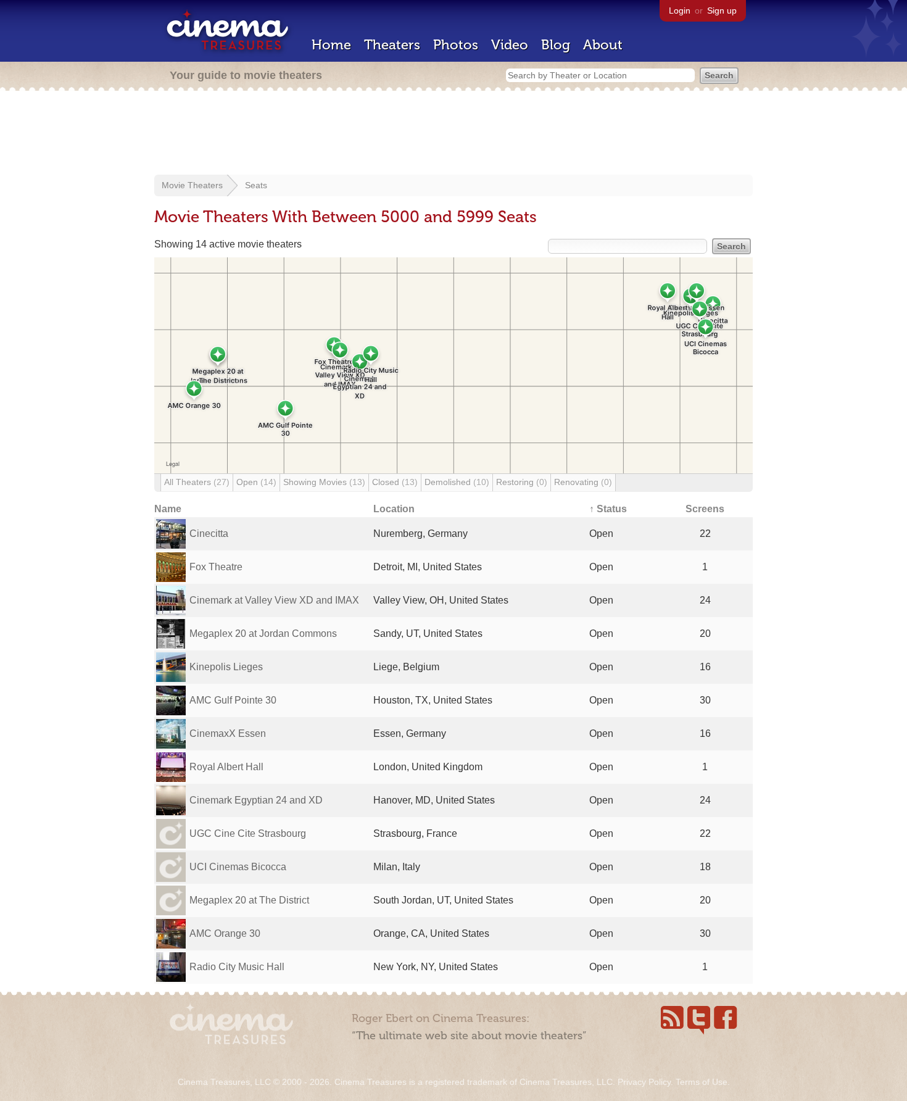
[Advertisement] (453, 134)
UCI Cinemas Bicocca (237, 867)
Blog (555, 44)
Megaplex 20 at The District (249, 900)
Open (256, 482)
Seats (256, 185)
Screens (704, 509)
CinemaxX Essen (227, 733)
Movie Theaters (192, 185)
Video (509, 44)
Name (167, 509)
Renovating (583, 482)
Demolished (457, 482)
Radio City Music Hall (236, 967)
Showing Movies (324, 482)
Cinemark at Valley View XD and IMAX (274, 600)
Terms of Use (701, 1082)
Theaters (392, 44)
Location (394, 509)
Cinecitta (208, 533)
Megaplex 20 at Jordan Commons (263, 633)
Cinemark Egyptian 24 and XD (256, 800)
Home (331, 44)
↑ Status (608, 509)
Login (679, 10)
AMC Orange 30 (224, 933)
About (603, 44)
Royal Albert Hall (226, 767)
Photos (455, 44)
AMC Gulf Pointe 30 (232, 700)
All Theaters (197, 482)
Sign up (722, 10)
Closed (395, 482)
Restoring (521, 482)
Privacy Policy (644, 1082)
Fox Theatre (215, 567)
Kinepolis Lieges (226, 667)
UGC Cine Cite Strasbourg (247, 833)
